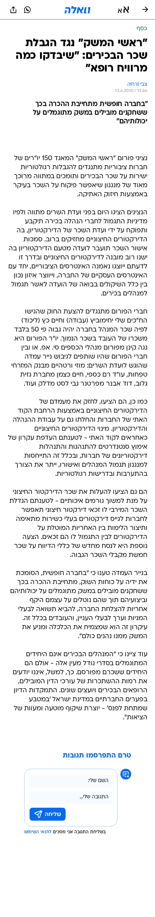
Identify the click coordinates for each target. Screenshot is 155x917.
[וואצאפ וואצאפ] (27, 9)
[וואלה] (77, 9)
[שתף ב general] (13, 10)
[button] (123, 9)
